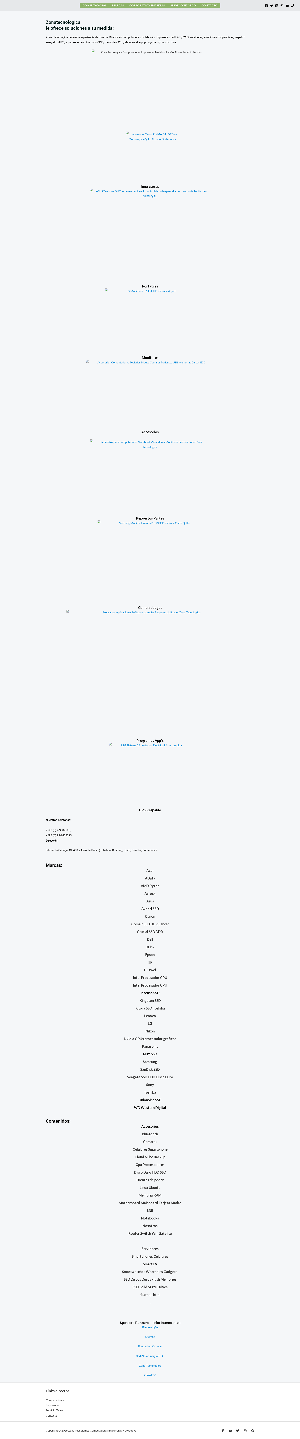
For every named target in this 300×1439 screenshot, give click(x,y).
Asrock (150, 893)
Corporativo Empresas (147, 5)
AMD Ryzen (150, 886)
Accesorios (150, 432)
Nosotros (150, 1226)
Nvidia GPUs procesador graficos (150, 1039)
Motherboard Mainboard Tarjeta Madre (150, 1203)
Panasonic (150, 1046)
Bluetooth (150, 1134)
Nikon (150, 1031)
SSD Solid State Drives (150, 1287)
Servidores (150, 1249)
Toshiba (150, 1092)
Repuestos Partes (150, 518)
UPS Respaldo (150, 810)
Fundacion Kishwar (150, 1346)
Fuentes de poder (150, 1180)
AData (150, 878)
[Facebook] (266, 5)
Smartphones (142, 1256)
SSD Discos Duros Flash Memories (150, 1279)
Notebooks (150, 1218)
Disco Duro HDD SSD (150, 1172)
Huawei (150, 970)
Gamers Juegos (150, 607)
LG (150, 1023)
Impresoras (150, 186)
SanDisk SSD (150, 1069)
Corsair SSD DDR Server (150, 924)
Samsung (150, 1062)
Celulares (160, 1256)
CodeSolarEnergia (147, 1356)
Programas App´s (150, 740)
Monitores (150, 357)
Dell (150, 939)
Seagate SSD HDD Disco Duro (150, 1077)
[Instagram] (276, 5)
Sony (150, 1085)
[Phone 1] (292, 5)
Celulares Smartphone (150, 1149)
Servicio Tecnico (183, 5)
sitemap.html (150, 1294)
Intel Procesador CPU (150, 977)
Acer (150, 870)
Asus (150, 901)
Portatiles (150, 286)
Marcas (118, 5)
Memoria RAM (150, 1195)
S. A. (161, 1356)
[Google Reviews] (252, 1430)
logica (157, 1365)
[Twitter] (271, 5)
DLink (150, 947)
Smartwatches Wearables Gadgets (150, 1272)
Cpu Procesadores (150, 1164)
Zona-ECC (150, 1375)
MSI (150, 1210)
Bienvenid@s (150, 1327)
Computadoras (94, 5)
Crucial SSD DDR (150, 932)
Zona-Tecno (146, 1365)
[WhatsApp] (282, 5)
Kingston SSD (150, 1000)
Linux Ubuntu (150, 1187)
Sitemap (150, 1337)
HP (150, 962)
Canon (150, 916)
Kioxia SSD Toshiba (150, 1008)
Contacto (209, 5)
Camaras (150, 1142)
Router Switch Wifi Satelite (150, 1233)
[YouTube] (287, 5)
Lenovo (150, 1016)
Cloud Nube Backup (150, 1157)
